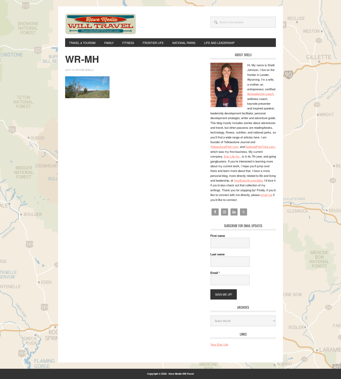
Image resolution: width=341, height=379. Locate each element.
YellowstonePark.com (224, 147)
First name (217, 236)
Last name (217, 254)
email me (266, 195)
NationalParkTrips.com (260, 147)
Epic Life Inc (232, 156)
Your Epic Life (219, 344)
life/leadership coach (260, 94)
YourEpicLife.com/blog (248, 180)
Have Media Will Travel (100, 29)
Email (215, 273)
